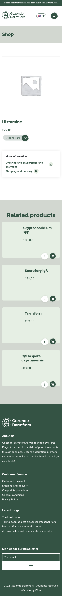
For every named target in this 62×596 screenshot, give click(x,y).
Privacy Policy (10, 499)
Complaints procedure (15, 490)
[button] (41, 16)
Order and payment (13, 481)
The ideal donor (11, 517)
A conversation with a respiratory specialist (27, 531)
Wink (38, 590)
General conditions (13, 495)
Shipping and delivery (19, 171)
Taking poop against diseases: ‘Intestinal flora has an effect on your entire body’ (29, 524)
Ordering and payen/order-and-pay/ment (25, 164)
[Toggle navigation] (54, 15)
